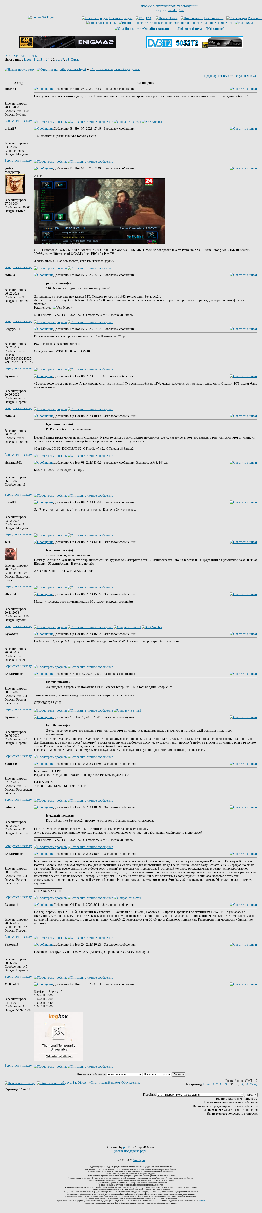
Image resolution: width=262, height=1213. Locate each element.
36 (57, 59)
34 (47, 59)
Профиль (109, 22)
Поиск (172, 18)
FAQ (149, 18)
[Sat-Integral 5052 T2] (194, 47)
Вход (249, 22)
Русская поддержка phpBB (131, 1151)
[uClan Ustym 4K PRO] (67, 47)
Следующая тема (244, 76)
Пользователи (213, 18)
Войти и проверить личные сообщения (204, 22)
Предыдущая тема (216, 76)
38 (67, 59)
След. (75, 59)
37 (62, 59)
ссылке (202, 1200)
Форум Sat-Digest (74, 69)
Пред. (28, 59)
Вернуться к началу (18, 120)
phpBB (128, 1147)
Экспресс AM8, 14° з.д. (21, 55)
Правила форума (120, 18)
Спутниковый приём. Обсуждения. (115, 69)
